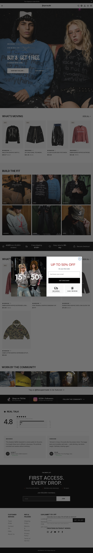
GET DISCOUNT (64, 280)
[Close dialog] (79, 258)
